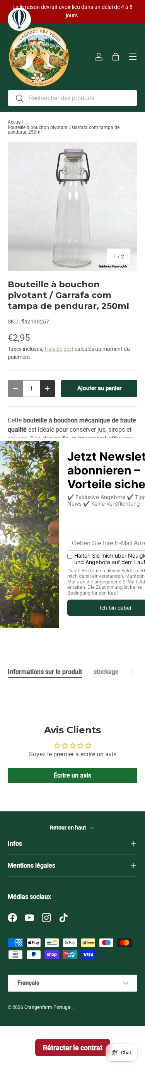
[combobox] (72, 98)
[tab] (45, 672)
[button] (115, 56)
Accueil (15, 122)
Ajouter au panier (99, 388)
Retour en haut (68, 827)
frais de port (58, 349)
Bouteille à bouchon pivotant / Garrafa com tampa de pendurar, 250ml (63, 129)
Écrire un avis (72, 775)
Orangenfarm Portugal (48, 1007)
